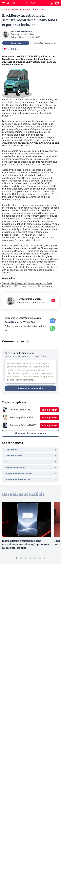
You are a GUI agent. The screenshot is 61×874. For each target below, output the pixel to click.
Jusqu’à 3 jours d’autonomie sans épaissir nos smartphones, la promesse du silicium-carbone (25, 544)
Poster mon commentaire (30, 388)
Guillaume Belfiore (23, 31)
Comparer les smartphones (30, 433)
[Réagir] (5, 49)
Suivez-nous (16, 43)
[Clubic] (30, 3)
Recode (18, 251)
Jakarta (16, 216)
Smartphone (39, 10)
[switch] (51, 3)
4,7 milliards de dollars (32, 175)
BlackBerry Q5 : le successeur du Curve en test (27, 286)
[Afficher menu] (3, 3)
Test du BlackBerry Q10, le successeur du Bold (27, 283)
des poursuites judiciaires (41, 227)
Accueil (6, 10)
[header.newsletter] (13, 3)
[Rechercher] (8, 3)
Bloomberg (47, 248)
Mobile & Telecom (21, 10)
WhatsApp (29, 322)
